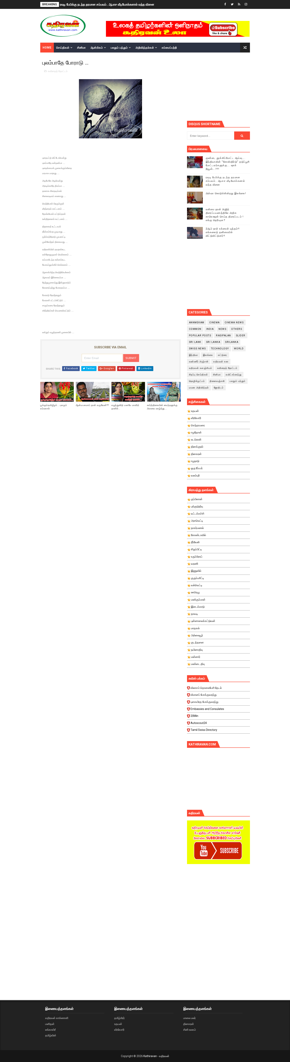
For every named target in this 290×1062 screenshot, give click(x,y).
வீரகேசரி (119, 1029)
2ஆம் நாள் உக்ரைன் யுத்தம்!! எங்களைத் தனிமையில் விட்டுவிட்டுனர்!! (223, 232)
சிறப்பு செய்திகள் (198, 374)
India (210, 329)
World (239, 348)
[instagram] (246, 4)
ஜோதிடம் (219, 387)
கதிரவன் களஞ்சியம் (200, 368)
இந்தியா (193, 355)
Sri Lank (195, 342)
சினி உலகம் (189, 1029)
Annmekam (196, 322)
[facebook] (225, 4)
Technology (220, 348)
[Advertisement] (238, 86)
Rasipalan (223, 335)
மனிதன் (49, 1023)
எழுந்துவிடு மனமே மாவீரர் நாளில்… (125, 407)
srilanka (231, 342)
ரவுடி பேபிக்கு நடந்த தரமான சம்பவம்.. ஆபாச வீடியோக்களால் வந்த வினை (225, 181)
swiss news (197, 348)
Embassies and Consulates (207, 708)
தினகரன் (188, 1023)
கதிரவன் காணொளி (56, 1018)
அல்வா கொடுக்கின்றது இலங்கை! (226, 193)
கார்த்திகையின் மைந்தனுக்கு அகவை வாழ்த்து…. (162, 407)
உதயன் (118, 1023)
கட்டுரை (222, 355)
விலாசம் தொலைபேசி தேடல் (206, 687)
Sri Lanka (213, 342)
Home (47, 47)
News (222, 329)
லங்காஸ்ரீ (50, 1029)
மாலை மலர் (189, 1018)
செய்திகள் (62, 47)
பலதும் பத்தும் (119, 47)
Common (195, 329)
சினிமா (81, 47)
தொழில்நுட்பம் (197, 381)
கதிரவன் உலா (220, 361)
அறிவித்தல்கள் (145, 47)
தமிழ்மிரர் (119, 1018)
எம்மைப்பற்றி (169, 47)
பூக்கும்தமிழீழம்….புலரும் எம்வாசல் (53, 407)
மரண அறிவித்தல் (199, 387)
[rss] (239, 4)
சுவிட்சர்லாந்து (233, 374)
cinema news (234, 322)
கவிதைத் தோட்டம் (57, 71)
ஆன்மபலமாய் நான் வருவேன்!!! (92, 405)
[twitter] (232, 4)
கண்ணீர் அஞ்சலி (199, 361)
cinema (214, 322)
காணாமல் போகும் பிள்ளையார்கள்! (82, 4)
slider (240, 335)
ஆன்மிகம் (97, 47)
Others (236, 329)
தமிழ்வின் (50, 1035)
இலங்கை (208, 355)
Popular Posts (200, 335)
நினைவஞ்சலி (217, 381)
